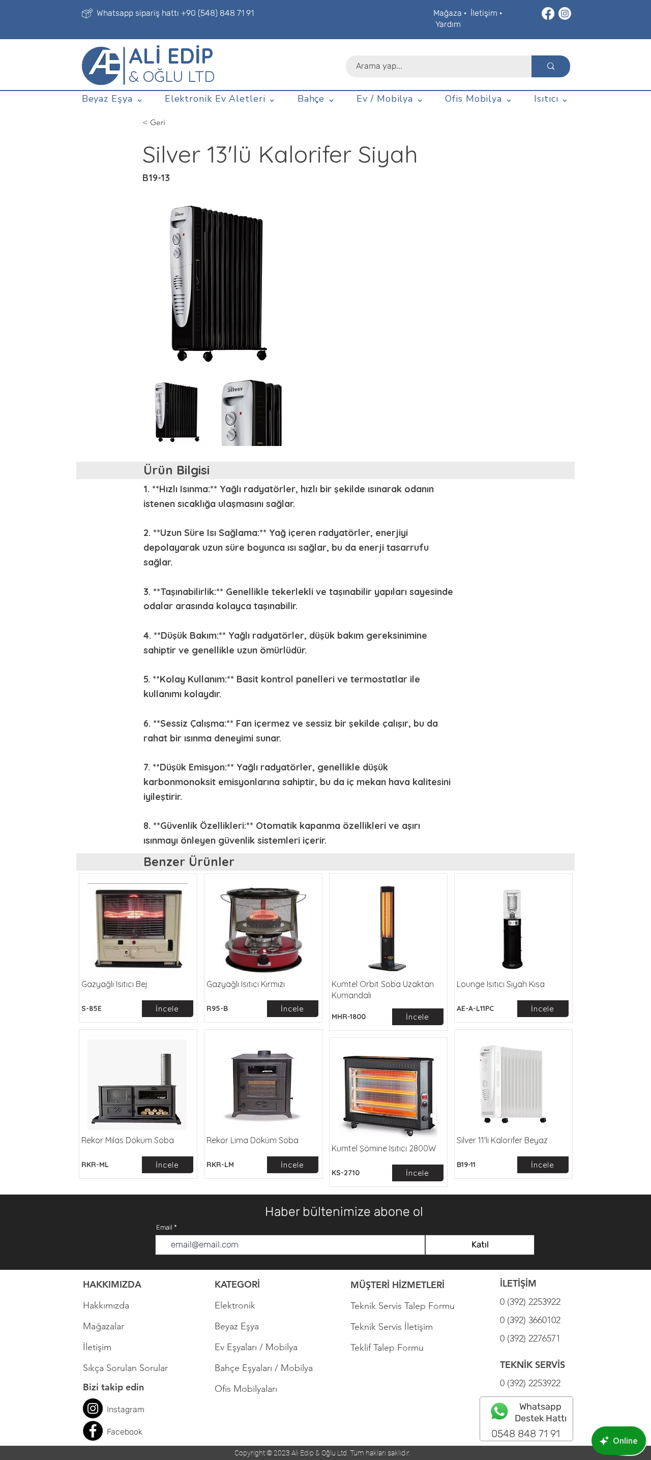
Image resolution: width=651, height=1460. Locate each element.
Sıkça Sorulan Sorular (125, 1368)
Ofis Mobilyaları (246, 1388)
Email (164, 1227)
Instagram (125, 1409)
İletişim (483, 13)
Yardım (448, 24)
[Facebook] (548, 13)
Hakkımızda (106, 1305)
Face (116, 1432)
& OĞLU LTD (172, 76)
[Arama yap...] (550, 66)
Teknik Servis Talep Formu (402, 1306)
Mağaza (447, 13)
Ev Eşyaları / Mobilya (256, 1347)
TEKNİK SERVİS (532, 1364)
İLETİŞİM (518, 1283)
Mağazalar (103, 1326)
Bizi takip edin (113, 1387)
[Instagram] (564, 13)
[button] (112, 99)
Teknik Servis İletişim (391, 1326)
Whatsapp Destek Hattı (541, 1412)
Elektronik (235, 1305)
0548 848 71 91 (525, 1433)
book (133, 1432)
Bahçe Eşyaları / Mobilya (264, 1368)
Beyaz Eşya (242, 1326)
